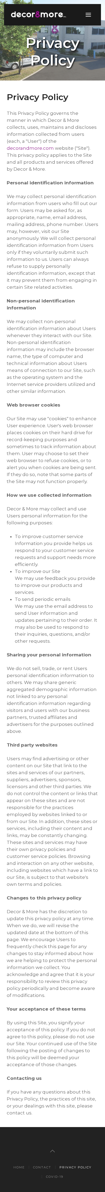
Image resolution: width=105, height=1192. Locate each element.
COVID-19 (54, 1177)
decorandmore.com (30, 148)
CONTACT (42, 1167)
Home (19, 1167)
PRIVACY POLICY (76, 1167)
